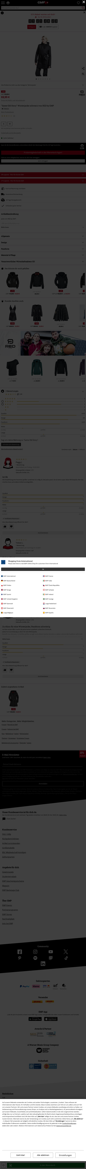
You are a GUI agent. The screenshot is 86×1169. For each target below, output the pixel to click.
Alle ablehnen (43, 1155)
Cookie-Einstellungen (69, 1123)
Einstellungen (65, 1155)
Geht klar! (20, 1155)
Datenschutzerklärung (63, 1126)
